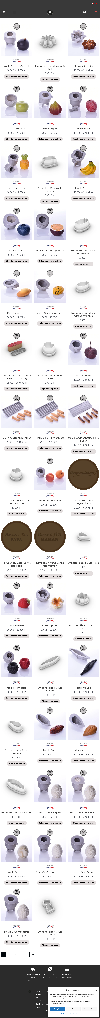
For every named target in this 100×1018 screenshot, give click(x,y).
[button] (96, 990)
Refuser (73, 1009)
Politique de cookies (66, 1013)
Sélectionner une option (16, 77)
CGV (47, 998)
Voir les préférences (89, 1009)
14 (45, 955)
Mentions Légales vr (78, 1013)
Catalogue (39, 1004)
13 (39, 955)
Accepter (57, 1009)
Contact (39, 1007)
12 (33, 955)
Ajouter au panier (50, 80)
